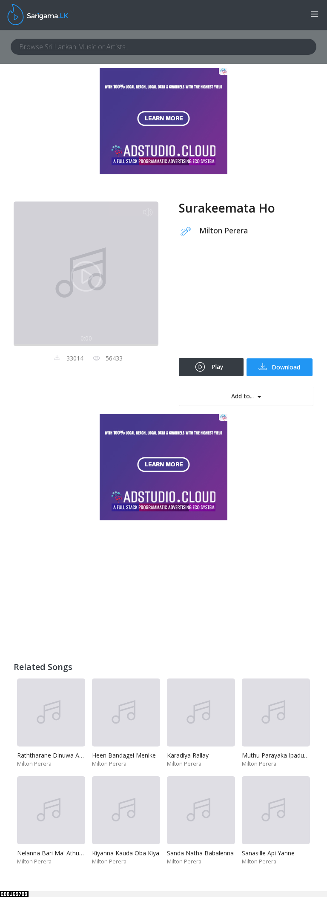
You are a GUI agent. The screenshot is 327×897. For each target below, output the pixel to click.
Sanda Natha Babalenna (200, 853)
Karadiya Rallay (188, 755)
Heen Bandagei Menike (124, 755)
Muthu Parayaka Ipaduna (276, 755)
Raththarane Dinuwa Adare (54, 755)
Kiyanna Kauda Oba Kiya (125, 853)
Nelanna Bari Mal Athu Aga (54, 853)
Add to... (243, 396)
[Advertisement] (246, 303)
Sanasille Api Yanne (268, 853)
